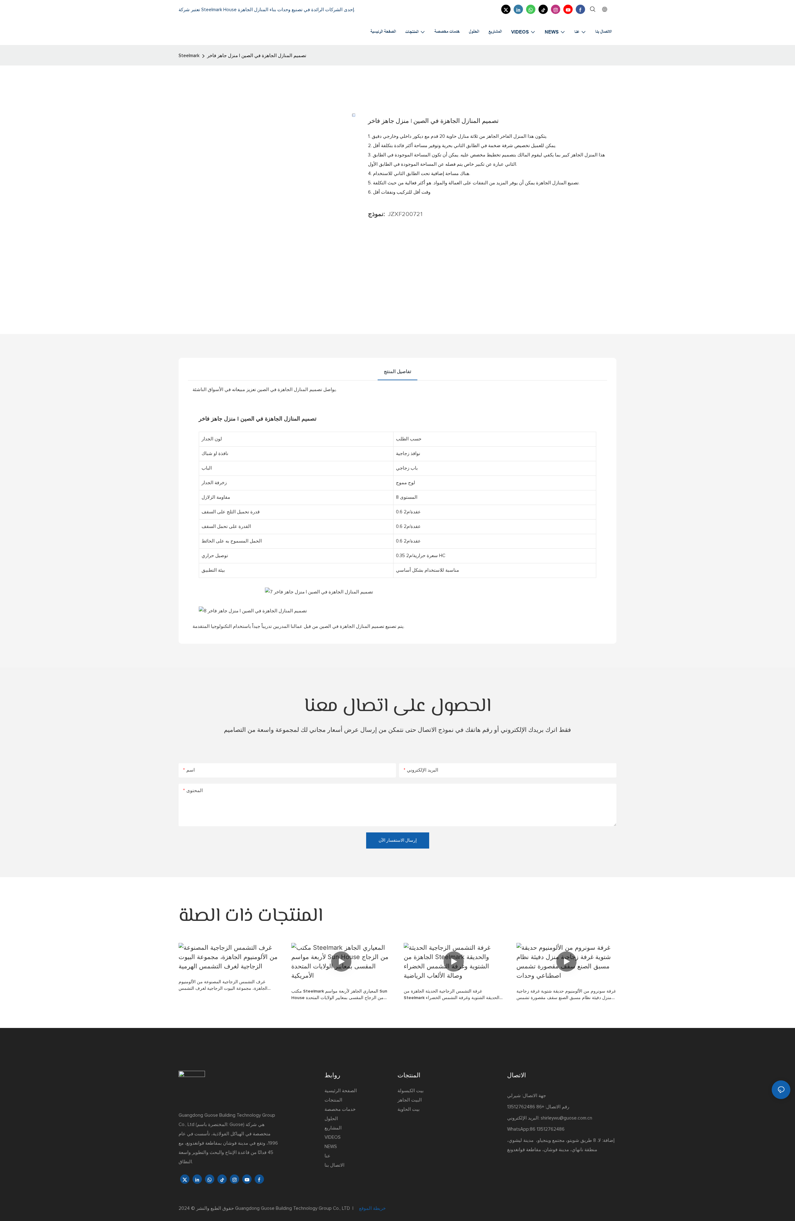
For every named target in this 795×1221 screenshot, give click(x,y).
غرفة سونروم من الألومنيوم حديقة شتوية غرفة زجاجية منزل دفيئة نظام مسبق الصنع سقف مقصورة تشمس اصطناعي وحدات (566, 995)
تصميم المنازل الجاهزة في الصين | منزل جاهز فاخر (256, 55)
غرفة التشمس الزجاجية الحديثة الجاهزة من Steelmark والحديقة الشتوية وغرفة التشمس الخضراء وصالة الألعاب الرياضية (453, 995)
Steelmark (189, 55)
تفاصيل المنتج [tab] (397, 371)
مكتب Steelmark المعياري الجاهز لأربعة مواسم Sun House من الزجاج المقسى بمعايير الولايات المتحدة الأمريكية (339, 995)
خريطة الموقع (372, 1208)
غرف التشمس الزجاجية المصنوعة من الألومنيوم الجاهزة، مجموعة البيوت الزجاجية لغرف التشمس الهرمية (223, 986)
